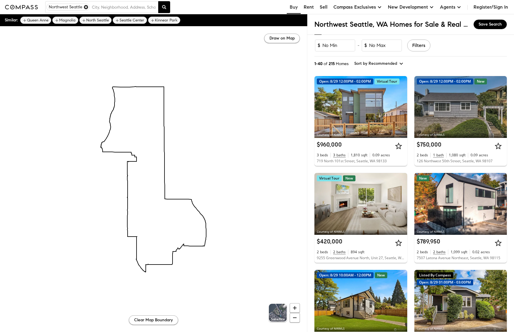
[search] (164, 7)
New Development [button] (408, 7)
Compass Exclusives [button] (354, 7)
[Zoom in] (295, 308)
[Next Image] (400, 107)
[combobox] (124, 7)
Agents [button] (447, 7)
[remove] (86, 7)
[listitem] (35, 20)
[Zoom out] (295, 317)
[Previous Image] (321, 107)
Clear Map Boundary (153, 319)
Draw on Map (282, 38)
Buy (294, 7)
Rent (309, 7)
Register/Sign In (491, 7)
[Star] (398, 146)
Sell (323, 7)
